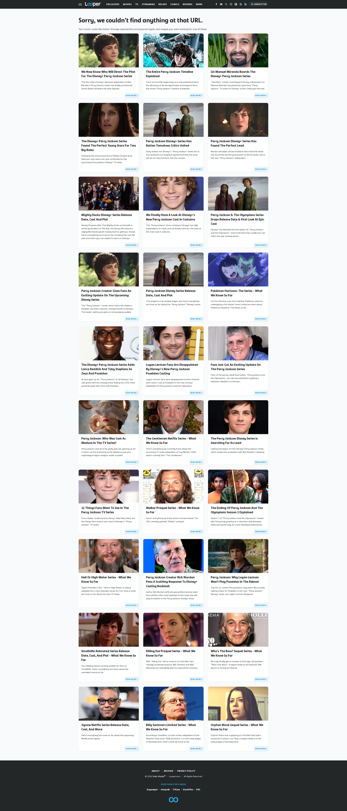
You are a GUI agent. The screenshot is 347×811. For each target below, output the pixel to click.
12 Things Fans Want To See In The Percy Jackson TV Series (105, 510)
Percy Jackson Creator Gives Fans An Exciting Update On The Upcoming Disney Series (106, 295)
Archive (168, 771)
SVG (198, 789)
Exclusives (112, 4)
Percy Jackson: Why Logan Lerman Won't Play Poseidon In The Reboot (235, 579)
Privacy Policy (186, 771)
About (156, 771)
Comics (174, 4)
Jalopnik (165, 789)
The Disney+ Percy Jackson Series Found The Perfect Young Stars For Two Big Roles (108, 145)
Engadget (152, 789)
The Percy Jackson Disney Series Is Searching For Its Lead (234, 440)
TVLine (176, 789)
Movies (127, 4)
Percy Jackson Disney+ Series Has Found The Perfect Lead (233, 143)
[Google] (240, 5)
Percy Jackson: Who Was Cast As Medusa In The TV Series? (103, 440)
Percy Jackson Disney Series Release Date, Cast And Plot (170, 293)
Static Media (158, 776)
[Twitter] (226, 5)
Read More (131, 95)
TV (136, 4)
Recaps (162, 4)
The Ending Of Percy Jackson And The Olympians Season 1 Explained (237, 510)
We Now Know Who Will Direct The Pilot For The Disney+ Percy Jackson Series (108, 74)
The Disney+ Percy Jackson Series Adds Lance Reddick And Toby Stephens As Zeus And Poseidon (108, 369)
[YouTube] (221, 5)
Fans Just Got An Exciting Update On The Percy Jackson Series (236, 367)
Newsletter (260, 4)
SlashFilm (188, 789)
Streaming (148, 4)
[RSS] (245, 5)
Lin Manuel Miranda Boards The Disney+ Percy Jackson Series (233, 74)
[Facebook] (216, 5)
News (199, 4)
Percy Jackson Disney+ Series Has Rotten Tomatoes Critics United (169, 143)
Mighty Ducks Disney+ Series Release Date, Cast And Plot (106, 217)
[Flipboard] (235, 5)
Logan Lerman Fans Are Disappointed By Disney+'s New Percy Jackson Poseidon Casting (172, 369)
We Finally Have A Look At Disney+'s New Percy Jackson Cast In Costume (170, 217)
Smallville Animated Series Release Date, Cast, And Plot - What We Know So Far (108, 655)
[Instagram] (231, 5)
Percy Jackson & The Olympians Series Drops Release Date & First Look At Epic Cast (237, 219)
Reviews (187, 4)
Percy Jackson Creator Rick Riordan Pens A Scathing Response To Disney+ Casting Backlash (171, 581)
